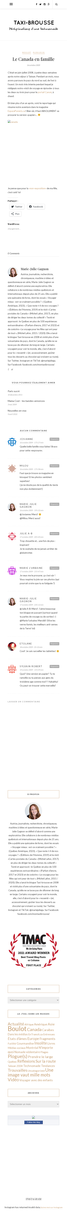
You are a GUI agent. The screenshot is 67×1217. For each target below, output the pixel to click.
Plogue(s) (39, 52)
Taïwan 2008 (15, 1065)
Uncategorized (36, 1070)
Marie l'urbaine (31, 568)
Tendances (48, 1066)
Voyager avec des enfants (36, 1080)
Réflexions (26, 1061)
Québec (12, 1061)
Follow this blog (33, 1122)
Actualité (16, 1023)
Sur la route (46, 1061)
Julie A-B (26, 533)
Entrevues (49, 1034)
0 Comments (13, 253)
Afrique (29, 1024)
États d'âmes (17, 1039)
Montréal (32, 1047)
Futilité (12, 1043)
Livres (51, 1043)
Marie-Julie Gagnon (35, 269)
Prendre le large (40, 1057)
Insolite (40, 1043)
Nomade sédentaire (27, 1052)
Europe (33, 1038)
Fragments (47, 1039)
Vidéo (13, 1079)
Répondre (54, 439)
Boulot (26, 52)
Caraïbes (48, 1030)
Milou (24, 465)
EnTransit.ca (35, 1034)
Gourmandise (25, 1043)
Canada (34, 1029)
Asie (51, 1024)
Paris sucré (14, 391)
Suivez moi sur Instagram (52, 1207)
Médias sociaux (17, 1047)
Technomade (32, 1066)
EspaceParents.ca (16, 111)
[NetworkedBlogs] (33, 1117)
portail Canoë (45, 92)
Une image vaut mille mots (30, 1072)
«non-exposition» (38, 188)
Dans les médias (18, 1034)
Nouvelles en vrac (17, 410)
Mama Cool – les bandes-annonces (26, 400)
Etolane (26, 643)
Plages (44, 1052)
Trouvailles (17, 1070)
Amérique (40, 1024)
